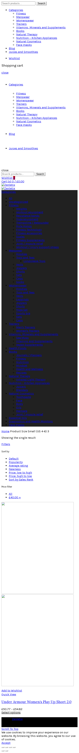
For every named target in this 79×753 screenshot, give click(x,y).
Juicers (21, 386)
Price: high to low (20, 476)
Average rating (18, 465)
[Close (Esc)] (2, 747)
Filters (5, 444)
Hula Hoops (24, 226)
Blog (12, 48)
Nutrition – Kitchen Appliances (36, 38)
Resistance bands (28, 215)
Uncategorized (18, 201)
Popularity (16, 462)
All (10, 198)
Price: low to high (20, 472)
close (4, 72)
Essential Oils (18, 418)
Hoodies (21, 254)
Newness (15, 469)
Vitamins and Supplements (34, 341)
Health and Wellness (29, 369)
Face (19, 400)
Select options (11, 712)
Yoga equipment (27, 219)
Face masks (24, 45)
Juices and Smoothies (23, 52)
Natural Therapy (26, 34)
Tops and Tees (25, 257)
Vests (19, 264)
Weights (21, 208)
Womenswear (25, 20)
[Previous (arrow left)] (2, 750)
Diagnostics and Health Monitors (31, 421)
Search (41, 3)
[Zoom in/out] (13, 747)
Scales (20, 236)
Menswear (23, 17)
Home (5, 431)
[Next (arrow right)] (6, 750)
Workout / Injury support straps (37, 247)
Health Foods (17, 348)
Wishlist (14, 58)
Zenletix (17, 719)
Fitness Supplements (30, 240)
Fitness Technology (29, 229)
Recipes (21, 372)
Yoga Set (22, 310)
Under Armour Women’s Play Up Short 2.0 (36, 702)
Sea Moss (22, 337)
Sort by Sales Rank (21, 479)
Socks (20, 282)
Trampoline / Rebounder (32, 222)
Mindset (21, 365)
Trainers (21, 24)
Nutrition (22, 362)
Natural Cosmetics (28, 41)
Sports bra (23, 313)
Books (20, 31)
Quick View (8, 694)
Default (14, 458)
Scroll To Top (9, 729)
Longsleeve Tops (34, 261)
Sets (19, 275)
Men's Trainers (25, 327)
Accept (5, 743)
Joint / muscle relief (29, 243)
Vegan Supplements (29, 344)
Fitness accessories (29, 233)
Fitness (21, 13)
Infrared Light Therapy (30, 379)
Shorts (20, 271)
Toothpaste (23, 397)
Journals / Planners (29, 355)
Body (19, 404)
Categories (16, 10)
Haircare (21, 411)
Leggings (22, 299)
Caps (19, 278)
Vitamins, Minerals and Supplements (41, 27)
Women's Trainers (27, 330)
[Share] (6, 747)
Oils (18, 407)
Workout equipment (29, 212)
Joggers (21, 268)
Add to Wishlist (11, 690)
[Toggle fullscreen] (10, 747)
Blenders (22, 390)
